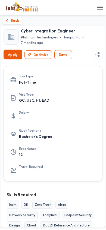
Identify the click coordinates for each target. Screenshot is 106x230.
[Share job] (97, 54)
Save (63, 54)
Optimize (41, 55)
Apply (13, 54)
